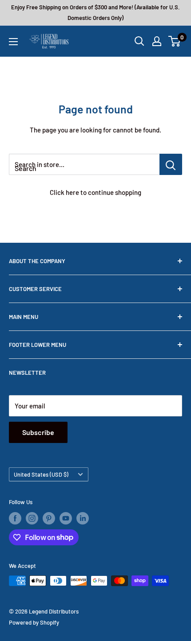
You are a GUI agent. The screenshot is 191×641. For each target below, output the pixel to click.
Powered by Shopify (34, 622)
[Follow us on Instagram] (32, 518)
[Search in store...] (170, 164)
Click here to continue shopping (95, 192)
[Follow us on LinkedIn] (82, 518)
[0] (174, 41)
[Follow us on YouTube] (66, 518)
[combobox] (84, 164)
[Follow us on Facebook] (15, 518)
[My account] (156, 41)
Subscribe (38, 432)
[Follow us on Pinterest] (49, 518)
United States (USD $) (41, 474)
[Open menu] (13, 41)
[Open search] (139, 41)
